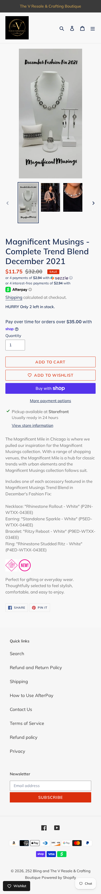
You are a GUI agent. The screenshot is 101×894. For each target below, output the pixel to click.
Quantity (13, 335)
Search (17, 653)
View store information (32, 425)
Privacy (17, 751)
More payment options (50, 400)
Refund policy (24, 737)
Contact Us (21, 709)
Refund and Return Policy (36, 667)
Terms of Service (27, 723)
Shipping (13, 297)
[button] (39, 278)
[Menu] (93, 28)
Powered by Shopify (59, 877)
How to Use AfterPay (31, 695)
